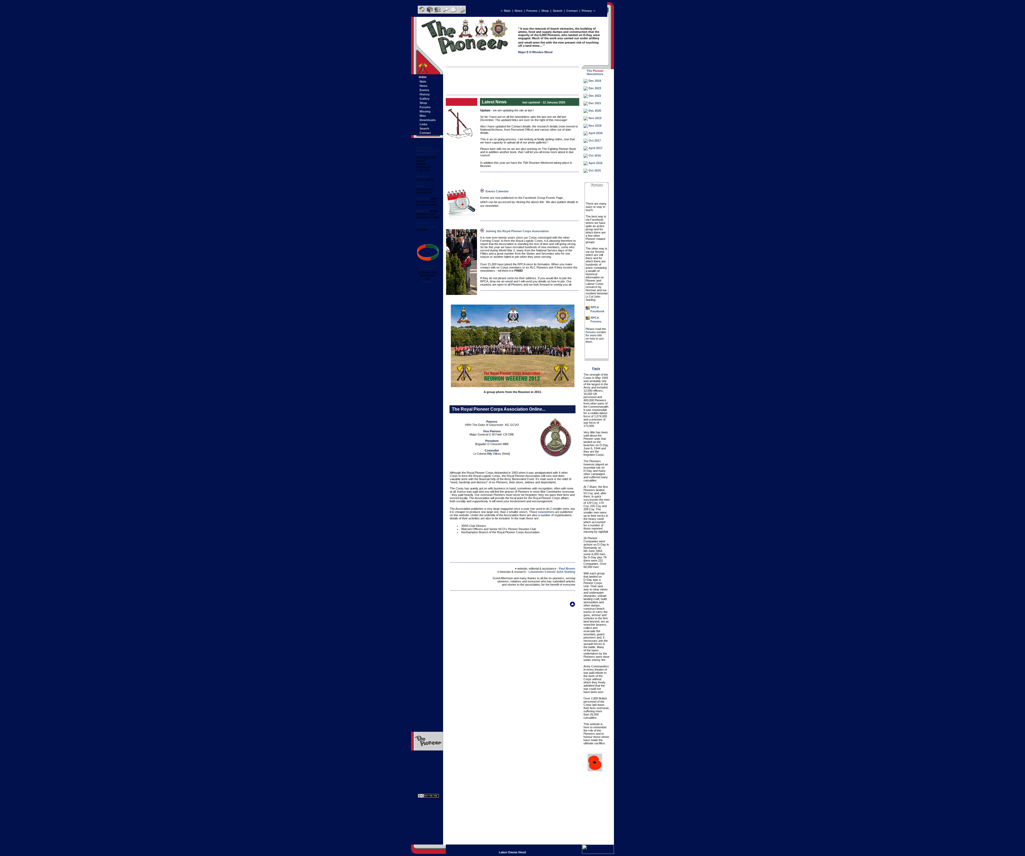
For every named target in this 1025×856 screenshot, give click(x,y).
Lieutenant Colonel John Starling (552, 571)
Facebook (597, 311)
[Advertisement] (512, 78)
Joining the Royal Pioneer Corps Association (517, 231)
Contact (572, 10)
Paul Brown (567, 568)
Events (424, 90)
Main (507, 10)
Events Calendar (497, 191)
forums (590, 332)
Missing (425, 111)
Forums (531, 10)
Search (558, 10)
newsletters (546, 511)
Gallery (424, 98)
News (518, 10)
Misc (423, 115)
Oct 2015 (595, 170)
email (509, 281)
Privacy (587, 10)
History (425, 94)
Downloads (428, 120)
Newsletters (595, 74)
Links (423, 124)
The (589, 70)
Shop (545, 10)
